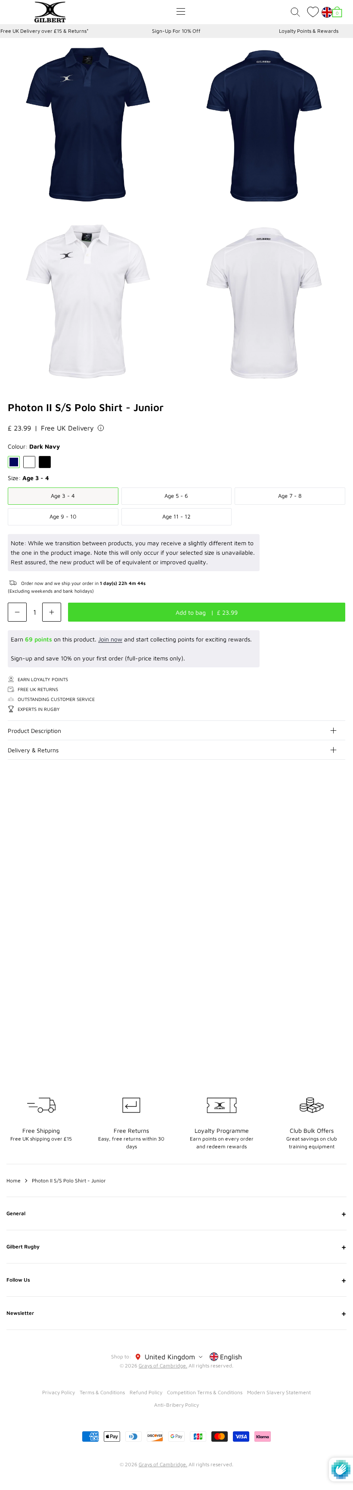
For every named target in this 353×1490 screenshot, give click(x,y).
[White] (29, 462)
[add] (51, 612)
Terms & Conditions (102, 1392)
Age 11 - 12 (176, 516)
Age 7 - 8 (290, 495)
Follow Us (176, 1280)
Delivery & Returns (33, 750)
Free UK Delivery (67, 428)
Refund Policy (146, 1392)
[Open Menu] (180, 11)
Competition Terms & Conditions (204, 1392)
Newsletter (176, 1313)
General (176, 1213)
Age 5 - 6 (176, 495)
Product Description (34, 730)
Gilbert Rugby (176, 1247)
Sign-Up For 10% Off (176, 31)
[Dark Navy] (14, 462)
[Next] (339, 822)
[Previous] (322, 822)
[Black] (45, 462)
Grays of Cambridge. (163, 1365)
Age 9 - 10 (63, 516)
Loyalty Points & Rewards (308, 31)
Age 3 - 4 (63, 495)
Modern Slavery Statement (279, 1392)
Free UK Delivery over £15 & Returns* (44, 31)
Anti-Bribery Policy (176, 1405)
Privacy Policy (58, 1392)
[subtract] (17, 612)
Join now (110, 639)
